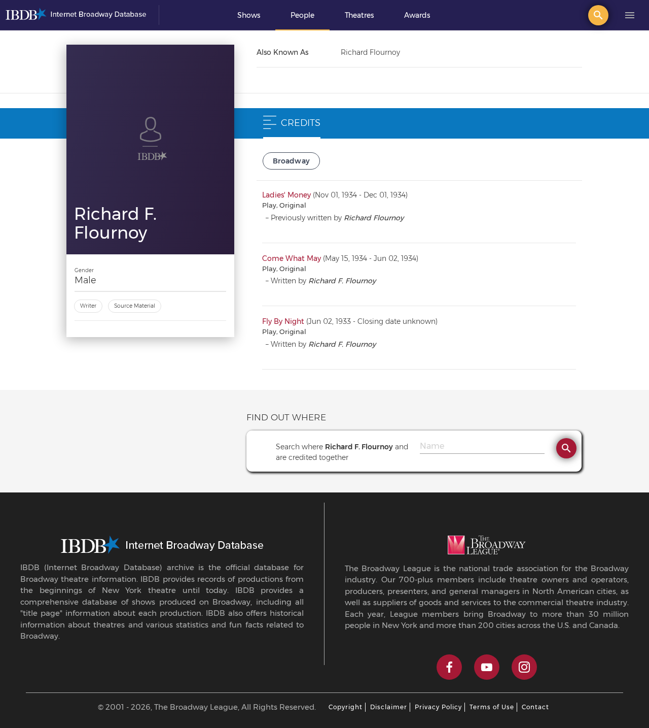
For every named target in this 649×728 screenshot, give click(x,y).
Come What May (291, 258)
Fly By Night (283, 321)
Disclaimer (388, 707)
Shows (248, 15)
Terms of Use (492, 707)
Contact (535, 707)
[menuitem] (248, 15)
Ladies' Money (286, 195)
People (302, 15)
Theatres (359, 15)
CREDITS (300, 122)
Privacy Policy (438, 707)
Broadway (291, 161)
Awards (417, 15)
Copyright (346, 707)
